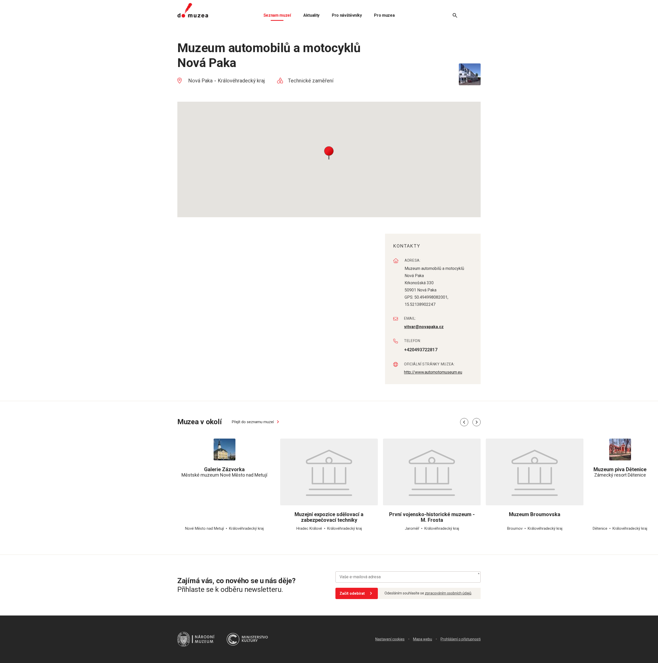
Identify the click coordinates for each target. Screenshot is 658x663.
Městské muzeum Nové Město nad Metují (224, 472)
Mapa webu (422, 639)
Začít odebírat (352, 593)
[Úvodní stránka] (192, 10)
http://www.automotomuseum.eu (433, 372)
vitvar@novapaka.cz (424, 326)
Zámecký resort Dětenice (619, 472)
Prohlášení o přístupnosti (461, 639)
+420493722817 (420, 349)
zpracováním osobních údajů (448, 593)
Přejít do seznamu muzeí (253, 422)
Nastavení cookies (390, 639)
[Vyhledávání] (455, 15)
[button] (329, 152)
